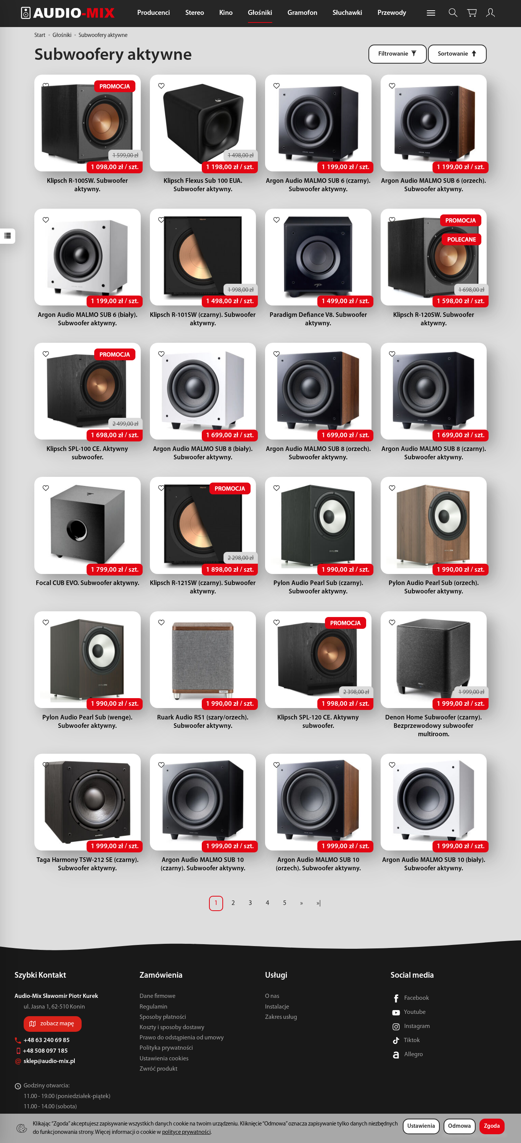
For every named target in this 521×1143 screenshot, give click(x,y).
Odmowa (459, 1126)
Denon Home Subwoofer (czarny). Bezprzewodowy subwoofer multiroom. (433, 726)
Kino (226, 13)
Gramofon (302, 13)
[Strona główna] (70, 12)
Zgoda (492, 1126)
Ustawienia (421, 1126)
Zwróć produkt (158, 1069)
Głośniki (260, 13)
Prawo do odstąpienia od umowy (182, 1038)
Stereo (194, 13)
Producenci (153, 13)
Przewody (392, 13)
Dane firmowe (157, 996)
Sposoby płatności (163, 1017)
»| (319, 903)
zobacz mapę (57, 1024)
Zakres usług (281, 1017)
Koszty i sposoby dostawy (172, 1028)
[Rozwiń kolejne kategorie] (431, 13)
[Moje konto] (490, 12)
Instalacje (277, 1007)
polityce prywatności (186, 1132)
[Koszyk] (471, 12)
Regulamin (153, 1007)
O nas (272, 996)
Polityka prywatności (166, 1048)
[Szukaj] (453, 12)
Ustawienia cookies (164, 1059)
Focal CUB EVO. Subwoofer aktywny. (87, 583)
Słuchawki (347, 13)
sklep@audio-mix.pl (50, 1061)
